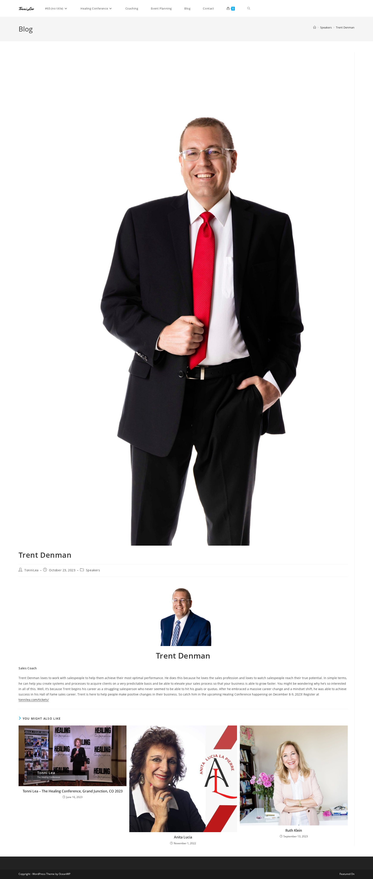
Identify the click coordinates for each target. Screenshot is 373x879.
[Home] (314, 27)
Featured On (347, 874)
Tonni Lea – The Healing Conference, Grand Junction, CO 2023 (73, 791)
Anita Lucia (183, 837)
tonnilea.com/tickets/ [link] (34, 700)
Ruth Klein (293, 830)
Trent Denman (345, 27)
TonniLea (31, 570)
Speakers (93, 570)
